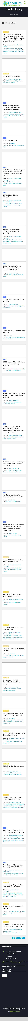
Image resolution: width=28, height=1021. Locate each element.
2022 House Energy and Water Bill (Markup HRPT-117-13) (13, 925)
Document (5, 31)
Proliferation (21, 51)
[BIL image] (14, 749)
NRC (18, 437)
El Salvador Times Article (11, 76)
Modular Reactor (13, 50)
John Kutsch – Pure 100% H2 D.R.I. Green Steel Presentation (13, 831)
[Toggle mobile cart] (25, 3)
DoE (9, 688)
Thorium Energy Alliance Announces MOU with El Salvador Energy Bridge (11, 107)
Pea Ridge (21, 840)
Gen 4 (11, 637)
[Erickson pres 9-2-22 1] (14, 696)
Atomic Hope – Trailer (10, 140)
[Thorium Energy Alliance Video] (14, 59)
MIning (16, 805)
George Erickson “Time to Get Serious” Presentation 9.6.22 (13, 714)
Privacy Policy (15, 1010)
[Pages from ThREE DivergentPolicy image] (14, 663)
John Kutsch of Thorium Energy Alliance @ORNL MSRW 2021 (13, 866)
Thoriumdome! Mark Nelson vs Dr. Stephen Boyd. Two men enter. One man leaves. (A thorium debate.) (13, 527)
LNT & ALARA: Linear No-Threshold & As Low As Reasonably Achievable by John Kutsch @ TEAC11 (13, 429)
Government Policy (13, 79)
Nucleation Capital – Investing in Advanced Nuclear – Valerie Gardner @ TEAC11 (14, 463)
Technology (20, 45)
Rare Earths (19, 774)
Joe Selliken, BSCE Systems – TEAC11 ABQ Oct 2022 (12, 595)
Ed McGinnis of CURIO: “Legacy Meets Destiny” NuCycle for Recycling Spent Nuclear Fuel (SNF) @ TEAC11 (13, 172)
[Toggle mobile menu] (25, 1)
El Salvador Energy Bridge (12, 81)
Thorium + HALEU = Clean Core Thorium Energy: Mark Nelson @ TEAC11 (14, 395)
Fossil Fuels (16, 655)
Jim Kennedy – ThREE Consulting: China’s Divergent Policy (13, 682)
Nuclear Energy (13, 51)
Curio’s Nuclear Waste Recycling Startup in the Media (14, 734)
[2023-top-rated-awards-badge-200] (14, 982)
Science (19, 178)
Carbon (7, 838)
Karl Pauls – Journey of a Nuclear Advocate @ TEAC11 (13, 496)
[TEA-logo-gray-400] (14, 996)
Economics (16, 306)
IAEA (4, 241)
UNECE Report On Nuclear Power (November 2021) (12, 798)
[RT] (14, 543)
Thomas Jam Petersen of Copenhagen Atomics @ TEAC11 (11, 231)
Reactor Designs (13, 45)
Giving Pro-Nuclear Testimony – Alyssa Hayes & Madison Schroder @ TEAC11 (13, 268)
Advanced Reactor (10, 48)
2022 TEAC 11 (9, 145)
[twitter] (7, 970)
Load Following (7, 805)
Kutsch (20, 81)
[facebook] (3, 970)
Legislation (5, 50)
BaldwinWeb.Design (15, 1011)
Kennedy (19, 688)
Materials (5, 183)
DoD (7, 688)
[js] (14, 577)
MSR (8, 51)
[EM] (14, 610)
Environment (12, 143)
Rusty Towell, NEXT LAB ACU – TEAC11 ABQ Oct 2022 (13, 560)
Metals (12, 805)
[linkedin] (10, 970)
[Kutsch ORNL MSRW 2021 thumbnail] (14, 848)
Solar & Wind (20, 807)
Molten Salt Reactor (13, 183)
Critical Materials (13, 835)
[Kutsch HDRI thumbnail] (14, 813)
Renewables (10, 657)
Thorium (5, 46)
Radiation (5, 339)
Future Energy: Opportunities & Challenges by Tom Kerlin (13, 886)
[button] (14, 23)
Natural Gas (22, 805)
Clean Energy (18, 48)
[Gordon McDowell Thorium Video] (14, 377)
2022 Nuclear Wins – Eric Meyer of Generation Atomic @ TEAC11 (14, 363)
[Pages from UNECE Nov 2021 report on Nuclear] (14, 781)
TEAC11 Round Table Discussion (10, 196)
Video (4, 103)
